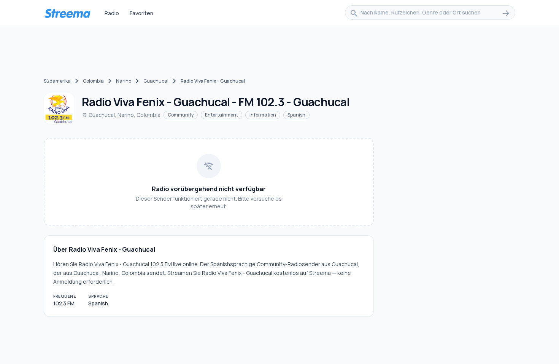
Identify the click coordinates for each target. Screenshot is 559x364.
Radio (112, 13)
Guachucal (155, 81)
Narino (123, 81)
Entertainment (221, 115)
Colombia (93, 81)
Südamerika (57, 81)
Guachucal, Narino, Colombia (121, 114)
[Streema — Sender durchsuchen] (67, 13)
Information (262, 115)
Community (181, 115)
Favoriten (141, 13)
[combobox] (430, 13)
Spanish (296, 115)
